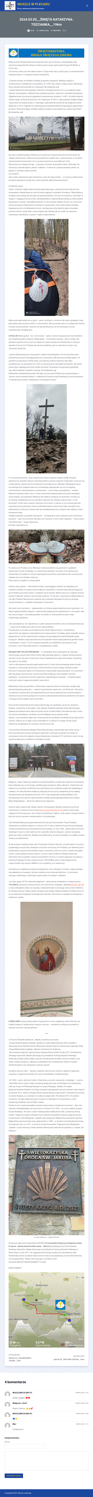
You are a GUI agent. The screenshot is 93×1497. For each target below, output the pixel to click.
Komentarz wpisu (14, 1476)
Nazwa (7, 1442)
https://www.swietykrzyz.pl (50, 810)
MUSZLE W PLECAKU (33, 4)
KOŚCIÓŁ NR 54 (76, 885)
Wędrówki (57, 30)
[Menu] (87, 6)
